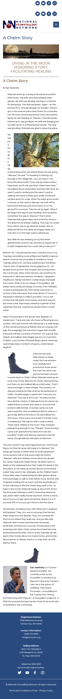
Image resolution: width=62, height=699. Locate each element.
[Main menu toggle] (56, 24)
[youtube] (43, 3)
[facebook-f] (49, 3)
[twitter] (38, 3)
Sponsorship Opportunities (31, 667)
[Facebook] (35, 672)
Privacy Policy (46, 690)
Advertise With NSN (31, 664)
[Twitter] (19, 672)
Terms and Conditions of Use (23, 690)
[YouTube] (27, 672)
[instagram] (55, 3)
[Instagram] (42, 672)
